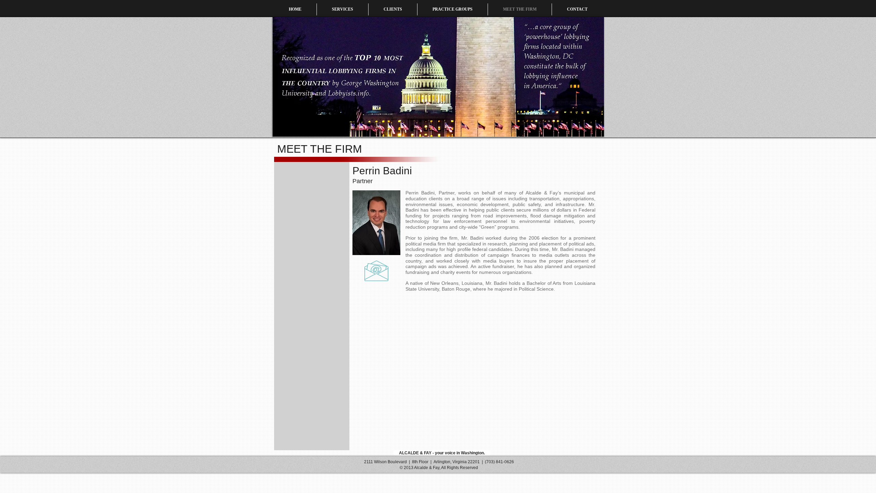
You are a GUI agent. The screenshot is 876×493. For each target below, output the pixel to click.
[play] (589, 130)
